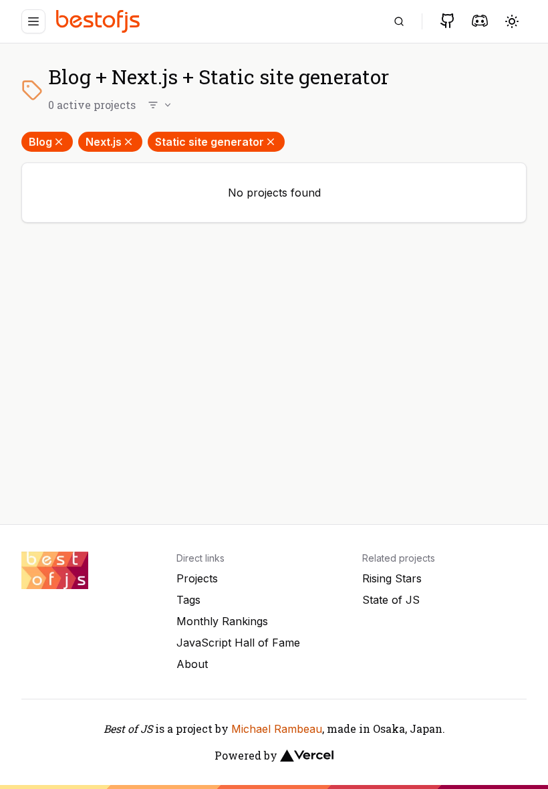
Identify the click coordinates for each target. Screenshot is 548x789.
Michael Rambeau (276, 729)
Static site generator (209, 141)
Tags (188, 599)
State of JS (391, 599)
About (192, 664)
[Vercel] (306, 756)
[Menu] (33, 21)
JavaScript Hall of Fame (238, 642)
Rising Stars (392, 578)
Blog (40, 141)
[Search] (399, 21)
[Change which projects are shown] (160, 105)
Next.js (104, 141)
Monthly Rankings (222, 621)
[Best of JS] (99, 21)
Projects (197, 578)
